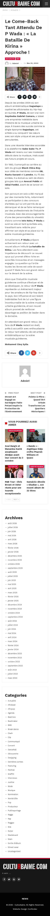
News (25, 899)
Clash (10, 733)
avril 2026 (12, 539)
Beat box (12, 717)
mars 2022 (12, 678)
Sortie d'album (36, 466)
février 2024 (13, 645)
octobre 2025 (14, 564)
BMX (10, 725)
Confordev (32, 909)
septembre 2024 (15, 617)
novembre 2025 (15, 560)
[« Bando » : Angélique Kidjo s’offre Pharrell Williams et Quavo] (36, 435)
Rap (18, 58)
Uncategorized (15, 430)
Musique (11, 790)
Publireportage (14, 811)
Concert (11, 746)
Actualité (10, 58)
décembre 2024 (15, 605)
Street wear (13, 847)
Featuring (12, 766)
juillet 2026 (13, 527)
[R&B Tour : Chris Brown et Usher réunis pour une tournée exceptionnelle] (14, 471)
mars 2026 (12, 544)
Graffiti (11, 774)
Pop (9, 802)
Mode (10, 786)
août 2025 (12, 572)
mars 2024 (12, 641)
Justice (11, 782)
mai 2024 (12, 633)
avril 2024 (12, 637)
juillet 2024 (13, 625)
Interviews (12, 778)
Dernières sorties (15, 762)
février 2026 (13, 548)
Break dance (13, 729)
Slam (10, 839)
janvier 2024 (13, 649)
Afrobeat (12, 705)
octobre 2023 (14, 662)
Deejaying (12, 758)
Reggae (11, 823)
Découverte (13, 754)
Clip (32, 430)
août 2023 (12, 670)
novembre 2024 (15, 609)
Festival (11, 770)
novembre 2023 (15, 658)
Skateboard (13, 835)
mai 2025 (12, 584)
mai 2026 (12, 535)
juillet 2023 (13, 674)
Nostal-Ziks (13, 798)
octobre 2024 (14, 613)
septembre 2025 (15, 568)
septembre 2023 (15, 666)
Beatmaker (13, 721)
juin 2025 (12, 580)
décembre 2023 (15, 653)
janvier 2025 (13, 601)
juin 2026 (12, 531)
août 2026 (12, 523)
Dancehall (12, 750)
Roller (10, 831)
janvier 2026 (13, 552)
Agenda (11, 713)
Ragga (10, 815)
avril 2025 (12, 588)
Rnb (9, 827)
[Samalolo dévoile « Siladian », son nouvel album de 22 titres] (36, 471)
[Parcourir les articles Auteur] (25, 371)
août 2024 (12, 621)
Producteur (13, 807)
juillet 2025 (13, 576)
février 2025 (13, 597)
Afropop (11, 709)
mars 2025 (12, 593)
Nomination (13, 794)
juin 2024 (12, 629)
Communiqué (14, 741)
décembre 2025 (15, 556)
